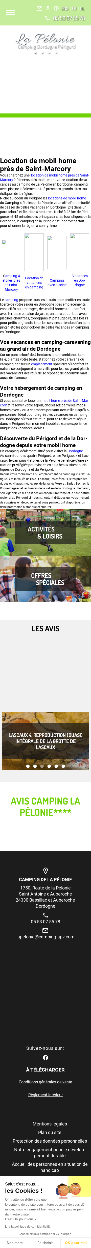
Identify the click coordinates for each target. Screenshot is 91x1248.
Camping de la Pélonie (45, 879)
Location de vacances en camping (34, 282)
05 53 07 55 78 (69, 17)
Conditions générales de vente (45, 1082)
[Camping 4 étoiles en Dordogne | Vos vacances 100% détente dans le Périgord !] (45, 44)
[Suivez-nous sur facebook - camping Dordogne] (45, 1057)
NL (82, 8)
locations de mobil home (66, 198)
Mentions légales (50, 1123)
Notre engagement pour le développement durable (49, 1152)
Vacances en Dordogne (80, 280)
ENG (65, 8)
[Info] (56, 8)
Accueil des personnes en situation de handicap (50, 1167)
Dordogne (75, 451)
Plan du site (49, 1132)
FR (74, 8)
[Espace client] (48, 8)
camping (12, 300)
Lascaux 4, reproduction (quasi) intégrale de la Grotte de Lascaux (46, 741)
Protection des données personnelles (50, 1141)
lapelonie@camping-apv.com (45, 936)
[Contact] (39, 8)
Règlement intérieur (45, 1094)
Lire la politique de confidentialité (28, 1226)
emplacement (42, 364)
